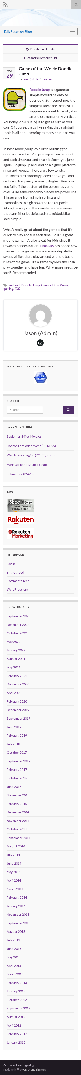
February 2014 (17, 897)
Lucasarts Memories (38, 58)
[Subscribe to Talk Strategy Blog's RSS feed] (5, 3)
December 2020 (18, 684)
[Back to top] (70, 1065)
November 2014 (18, 821)
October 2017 (17, 752)
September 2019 (18, 718)
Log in (11, 564)
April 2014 (14, 880)
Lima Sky (47, 245)
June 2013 (14, 948)
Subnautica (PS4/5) (20, 474)
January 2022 (16, 650)
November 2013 (18, 914)
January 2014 (16, 906)
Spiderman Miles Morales (24, 436)
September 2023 (18, 616)
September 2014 (18, 838)
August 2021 (16, 659)
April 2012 (14, 1025)
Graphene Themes (34, 1069)
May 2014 (13, 872)
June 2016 (14, 786)
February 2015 (17, 804)
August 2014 (16, 846)
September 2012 (18, 1008)
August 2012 (16, 1017)
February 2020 (17, 701)
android (14, 285)
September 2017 (18, 761)
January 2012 (16, 1042)
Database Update (42, 49)
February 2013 (17, 983)
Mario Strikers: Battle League (27, 464)
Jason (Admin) (31, 79)
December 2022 (18, 624)
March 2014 (15, 889)
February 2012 (17, 1034)
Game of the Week (54, 285)
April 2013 (14, 966)
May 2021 (13, 667)
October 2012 (17, 1000)
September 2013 (18, 923)
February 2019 (17, 735)
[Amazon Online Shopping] (21, 505)
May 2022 (13, 642)
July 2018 (13, 744)
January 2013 (16, 991)
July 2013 (13, 940)
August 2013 (16, 931)
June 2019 (14, 727)
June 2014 (14, 863)
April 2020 (14, 693)
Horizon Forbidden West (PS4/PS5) (31, 446)
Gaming (47, 79)
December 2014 (18, 812)
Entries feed (15, 572)
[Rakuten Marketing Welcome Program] (21, 533)
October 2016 (17, 778)
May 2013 (13, 957)
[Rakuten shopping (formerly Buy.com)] (21, 520)
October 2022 (17, 633)
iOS (17, 289)
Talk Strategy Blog (17, 31)
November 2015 (18, 795)
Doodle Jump (39, 89)
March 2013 (15, 974)
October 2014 (17, 829)
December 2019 (18, 710)
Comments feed (18, 581)
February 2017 (17, 769)
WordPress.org (17, 589)
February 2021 (17, 676)
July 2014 (13, 855)
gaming (8, 289)
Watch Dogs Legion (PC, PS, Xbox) (31, 455)
